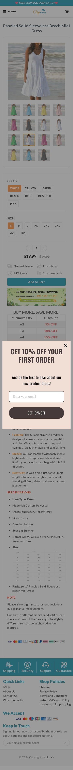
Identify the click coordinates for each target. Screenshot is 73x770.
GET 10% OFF (36, 412)
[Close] (66, 345)
